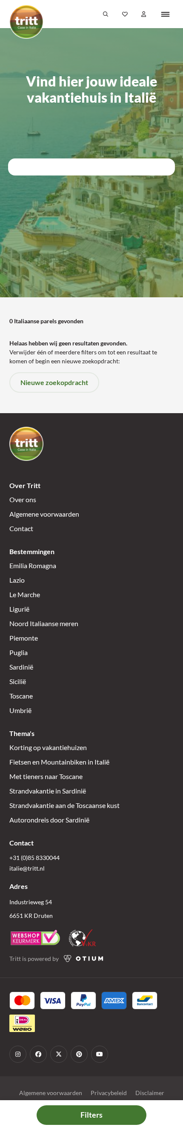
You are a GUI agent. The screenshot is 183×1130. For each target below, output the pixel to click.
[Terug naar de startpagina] (26, 22)
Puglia (18, 652)
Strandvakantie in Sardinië (47, 791)
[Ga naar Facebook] (38, 1054)
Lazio (17, 580)
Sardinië (21, 667)
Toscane (21, 696)
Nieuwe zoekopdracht (54, 382)
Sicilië (17, 681)
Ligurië (19, 609)
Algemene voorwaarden (44, 514)
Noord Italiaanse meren (43, 623)
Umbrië (20, 710)
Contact (21, 528)
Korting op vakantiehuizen (48, 747)
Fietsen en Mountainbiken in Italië (59, 762)
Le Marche (24, 594)
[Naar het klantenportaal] (144, 14)
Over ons (22, 499)
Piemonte (23, 638)
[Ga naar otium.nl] (83, 958)
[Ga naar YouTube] (99, 1054)
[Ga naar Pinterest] (79, 1054)
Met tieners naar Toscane (46, 776)
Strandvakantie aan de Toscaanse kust (64, 805)
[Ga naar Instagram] (17, 1054)
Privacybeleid (109, 1092)
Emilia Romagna (32, 565)
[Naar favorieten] (125, 14)
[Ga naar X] (58, 1054)
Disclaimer (149, 1092)
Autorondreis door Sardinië (49, 820)
